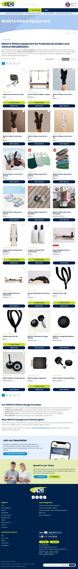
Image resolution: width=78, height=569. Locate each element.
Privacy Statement (16, 564)
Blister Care (42, 512)
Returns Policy (5, 543)
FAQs (2, 535)
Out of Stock (64, 263)
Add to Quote (15, 102)
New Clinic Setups (6, 515)
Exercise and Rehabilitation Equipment (49, 505)
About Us (3, 525)
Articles (3, 520)
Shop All (3, 510)
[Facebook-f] (33, 497)
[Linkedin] (41, 497)
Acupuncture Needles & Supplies (48, 508)
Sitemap (33, 564)
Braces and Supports (45, 515)
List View (73, 59)
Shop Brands (4, 512)
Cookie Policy (25, 564)
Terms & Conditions (5, 564)
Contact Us (4, 527)
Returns (3, 540)
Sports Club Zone (6, 522)
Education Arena (5, 517)
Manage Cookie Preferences (8, 561)
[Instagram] (37, 497)
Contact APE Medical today (41, 428)
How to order (4, 538)
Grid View (66, 59)
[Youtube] (44, 497)
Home (2, 505)
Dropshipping (5, 545)
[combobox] (44, 5)
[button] (35, 10)
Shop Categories (6, 508)
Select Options (64, 106)
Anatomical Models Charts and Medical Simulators (53, 510)
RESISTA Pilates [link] (7, 92)
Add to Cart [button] (14, 106)
